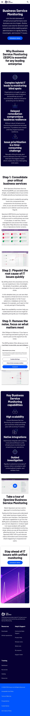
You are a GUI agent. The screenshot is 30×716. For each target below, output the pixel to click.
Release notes (19, 641)
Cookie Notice (5, 706)
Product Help (18, 637)
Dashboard (4, 665)
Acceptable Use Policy (7, 691)
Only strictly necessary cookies (15, 363)
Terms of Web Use (6, 696)
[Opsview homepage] (15, 2)
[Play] (15, 486)
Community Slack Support (19, 632)
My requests (18, 650)
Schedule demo (15, 38)
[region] (15, 358)
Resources (4, 678)
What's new (18, 646)
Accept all (15, 366)
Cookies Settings (15, 359)
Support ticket (19, 654)
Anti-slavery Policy (6, 710)
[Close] (27, 347)
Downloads (5, 631)
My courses (5, 669)
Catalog (4, 674)
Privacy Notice (5, 701)
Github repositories (7, 635)
